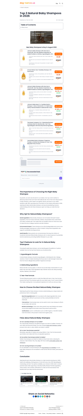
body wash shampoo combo (53, 325)
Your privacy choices (51, 413)
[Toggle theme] (61, 172)
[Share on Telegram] (40, 396)
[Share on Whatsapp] (43, 396)
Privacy (43, 413)
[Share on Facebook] (33, 396)
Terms (39, 413)
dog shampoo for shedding (49, 347)
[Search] (59, 3)
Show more (25, 27)
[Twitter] (62, 413)
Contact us (58, 413)
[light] (62, 3)
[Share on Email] (49, 396)
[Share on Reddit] (45, 396)
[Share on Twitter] (36, 396)
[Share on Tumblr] (47, 396)
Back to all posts (25, 7)
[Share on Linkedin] (38, 396)
